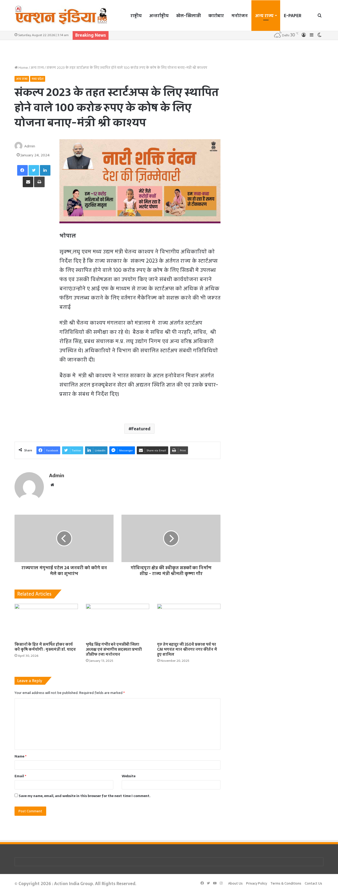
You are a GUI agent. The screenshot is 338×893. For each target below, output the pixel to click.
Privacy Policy (256, 883)
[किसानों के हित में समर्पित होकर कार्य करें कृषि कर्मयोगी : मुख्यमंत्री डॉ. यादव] (46, 621)
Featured (141, 428)
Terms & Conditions (285, 883)
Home (23, 67)
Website (128, 776)
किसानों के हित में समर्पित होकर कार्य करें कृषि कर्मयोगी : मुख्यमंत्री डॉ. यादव (45, 646)
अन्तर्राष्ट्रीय (159, 15)
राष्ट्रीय (136, 15)
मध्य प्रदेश (38, 78)
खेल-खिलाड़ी (188, 15)
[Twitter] (34, 170)
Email (20, 776)
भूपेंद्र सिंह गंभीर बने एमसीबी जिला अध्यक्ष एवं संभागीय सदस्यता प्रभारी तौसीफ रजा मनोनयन (114, 649)
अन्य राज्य (264, 15)
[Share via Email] (28, 182)
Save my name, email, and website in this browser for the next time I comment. (85, 796)
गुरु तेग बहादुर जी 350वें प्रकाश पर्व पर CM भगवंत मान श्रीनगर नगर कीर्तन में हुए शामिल (187, 649)
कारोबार (216, 15)
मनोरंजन (239, 15)
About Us (235, 883)
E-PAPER (292, 15)
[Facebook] (22, 170)
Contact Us (313, 883)
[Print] (39, 182)
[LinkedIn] (45, 170)
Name (20, 756)
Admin (29, 146)
